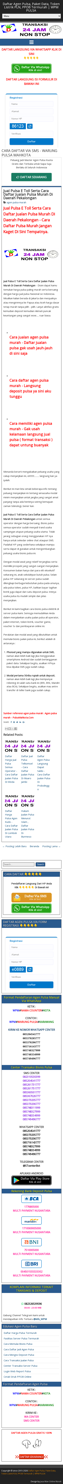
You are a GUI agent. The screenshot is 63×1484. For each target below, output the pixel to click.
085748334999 (31, 1054)
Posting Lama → (51, 846)
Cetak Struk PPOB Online (17, 1376)
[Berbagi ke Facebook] (15, 728)
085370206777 (31, 1042)
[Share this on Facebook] (11, 722)
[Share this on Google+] (24, 722)
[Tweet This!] (17, 722)
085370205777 (31, 1038)
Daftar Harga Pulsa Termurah (20, 1332)
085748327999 (31, 1050)
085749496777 (31, 1058)
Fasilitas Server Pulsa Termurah (21, 1338)
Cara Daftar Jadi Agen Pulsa (19, 1349)
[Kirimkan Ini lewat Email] (6, 728)
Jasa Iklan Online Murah (50, 1481)
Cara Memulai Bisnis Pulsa (18, 1343)
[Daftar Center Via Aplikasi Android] (31, 1184)
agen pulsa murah (16, 202)
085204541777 (31, 1034)
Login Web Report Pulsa (17, 1371)
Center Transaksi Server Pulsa (20, 1365)
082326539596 (33, 1304)
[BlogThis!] (9, 728)
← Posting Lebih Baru (14, 846)
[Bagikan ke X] (12, 728)
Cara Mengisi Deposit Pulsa (19, 1354)
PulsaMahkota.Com (23, 717)
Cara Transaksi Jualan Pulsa (19, 1360)
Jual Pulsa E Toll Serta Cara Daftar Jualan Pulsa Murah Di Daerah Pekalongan (28, 194)
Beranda (34, 846)
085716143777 (31, 1046)
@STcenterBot (31, 1165)
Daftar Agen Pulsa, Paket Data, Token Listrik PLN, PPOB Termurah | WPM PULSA (31, 7)
